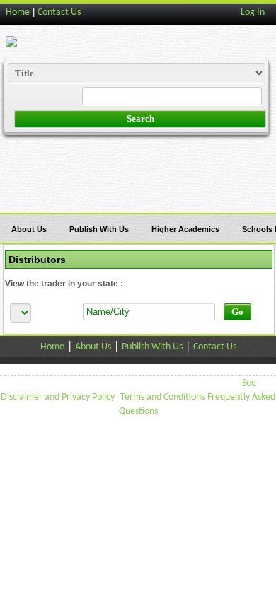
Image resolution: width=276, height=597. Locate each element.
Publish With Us (99, 229)
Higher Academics (185, 229)
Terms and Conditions (162, 397)
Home (18, 12)
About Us (29, 229)
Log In (253, 12)
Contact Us (59, 12)
